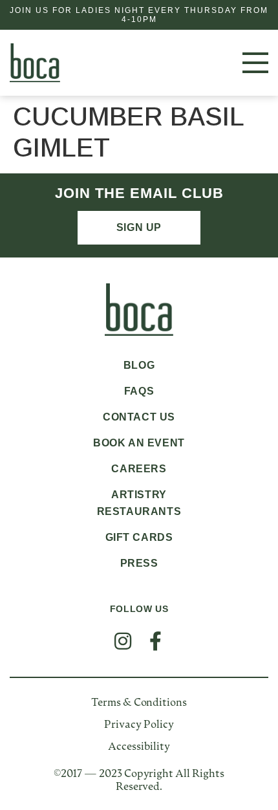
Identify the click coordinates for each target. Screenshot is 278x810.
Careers (138, 469)
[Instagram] (123, 641)
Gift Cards (139, 537)
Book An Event (139, 443)
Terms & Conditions (139, 703)
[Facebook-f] (155, 641)
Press (139, 563)
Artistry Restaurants (139, 503)
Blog (139, 365)
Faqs (139, 391)
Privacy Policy (138, 725)
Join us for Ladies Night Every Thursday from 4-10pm (139, 14)
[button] (241, 62)
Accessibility (138, 747)
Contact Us (139, 417)
